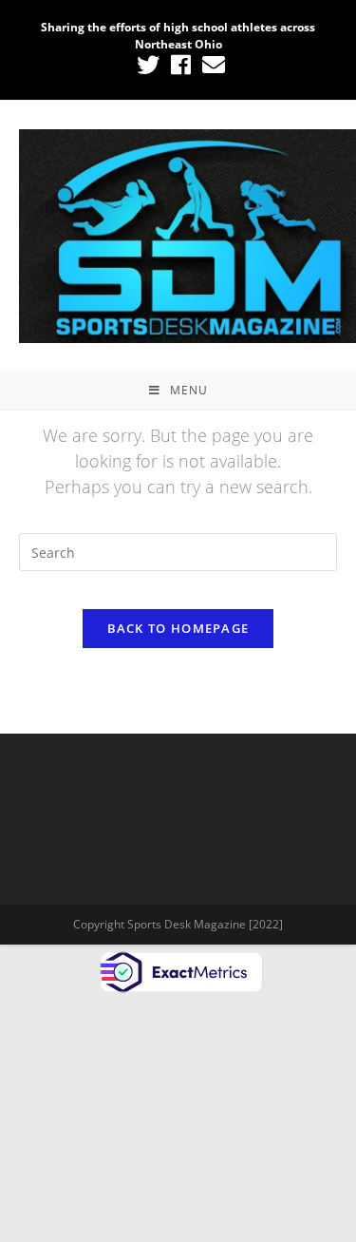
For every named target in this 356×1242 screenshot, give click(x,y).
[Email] (211, 64)
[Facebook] (181, 64)
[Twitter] (148, 64)
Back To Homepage (178, 628)
